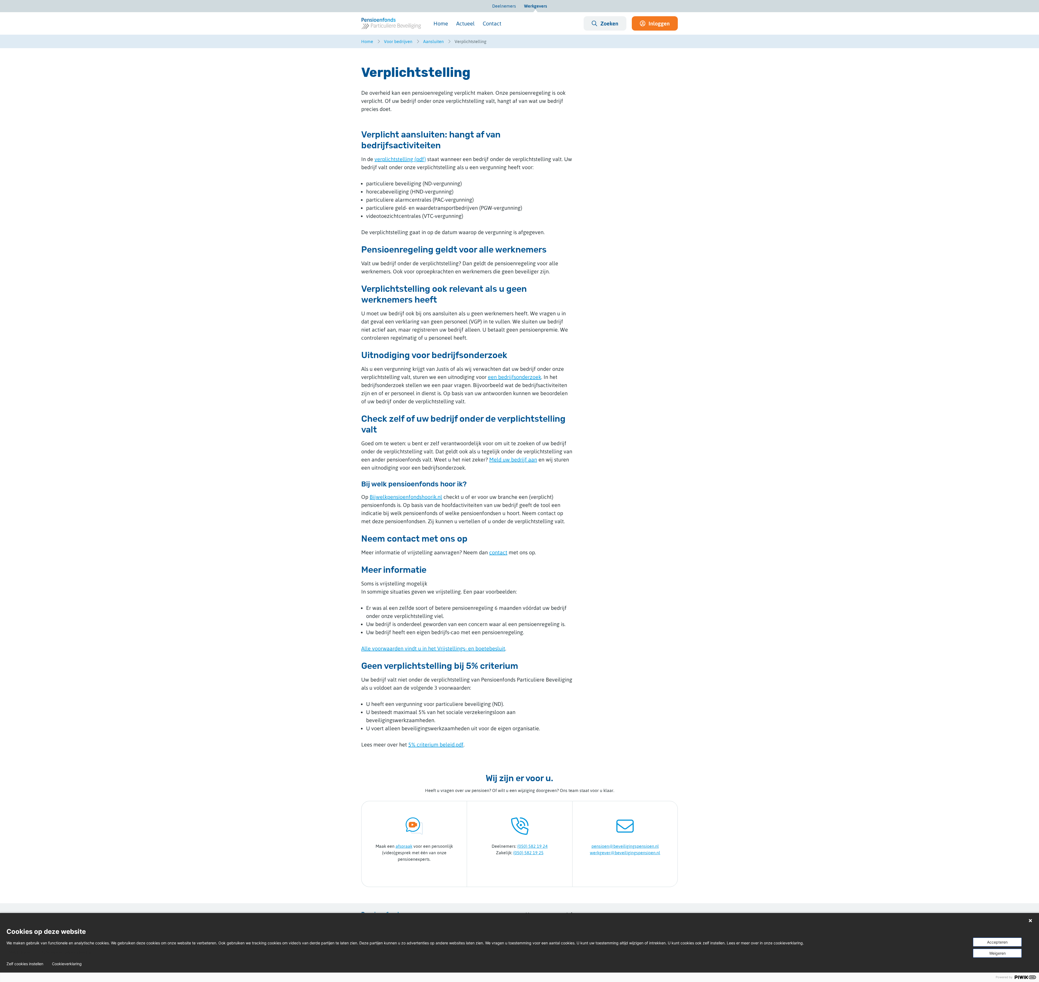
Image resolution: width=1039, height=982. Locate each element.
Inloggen (659, 23)
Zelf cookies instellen (24, 964)
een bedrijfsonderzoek (514, 377)
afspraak (404, 846)
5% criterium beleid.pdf (435, 744)
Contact (492, 23)
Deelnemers (504, 6)
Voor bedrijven (398, 41)
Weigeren (997, 953)
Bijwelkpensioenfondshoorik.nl (406, 497)
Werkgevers (535, 6)
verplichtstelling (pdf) (400, 159)
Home (440, 23)
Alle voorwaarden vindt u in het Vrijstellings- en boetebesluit (433, 648)
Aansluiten (433, 41)
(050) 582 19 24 (532, 846)
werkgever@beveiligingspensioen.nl (625, 852)
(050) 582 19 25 (528, 852)
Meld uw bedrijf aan (513, 459)
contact (498, 552)
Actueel (465, 23)
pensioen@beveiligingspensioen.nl (625, 846)
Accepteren (997, 942)
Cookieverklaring (67, 964)
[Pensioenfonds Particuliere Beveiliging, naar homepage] (391, 23)
